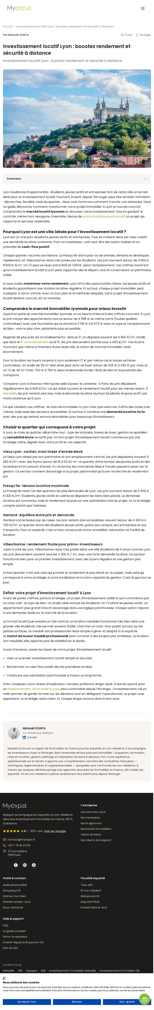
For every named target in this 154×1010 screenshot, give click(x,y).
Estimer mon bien (14, 896)
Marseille (10, 393)
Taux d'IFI (87, 885)
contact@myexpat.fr (21, 839)
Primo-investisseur (15, 937)
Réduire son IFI (90, 896)
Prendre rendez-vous (17, 902)
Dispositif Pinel (90, 902)
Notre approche (91, 823)
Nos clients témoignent (96, 840)
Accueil (8, 26)
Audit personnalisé (15, 885)
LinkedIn (32, 737)
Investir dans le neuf (94, 907)
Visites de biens (91, 834)
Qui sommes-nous (93, 812)
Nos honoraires (90, 818)
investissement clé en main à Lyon (33, 689)
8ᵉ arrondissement (34, 342)
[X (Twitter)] (7, 865)
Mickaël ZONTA (34, 728)
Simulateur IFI (11, 890)
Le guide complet (14, 931)
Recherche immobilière (96, 829)
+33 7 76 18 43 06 (19, 845)
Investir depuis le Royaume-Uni (23, 942)
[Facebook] (16, 865)
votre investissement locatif (104, 216)
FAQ (5, 925)
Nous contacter (13, 907)
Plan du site (10, 948)
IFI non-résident (91, 890)
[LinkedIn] (34, 865)
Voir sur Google (55, 831)
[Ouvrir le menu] (142, 8)
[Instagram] (25, 865)
